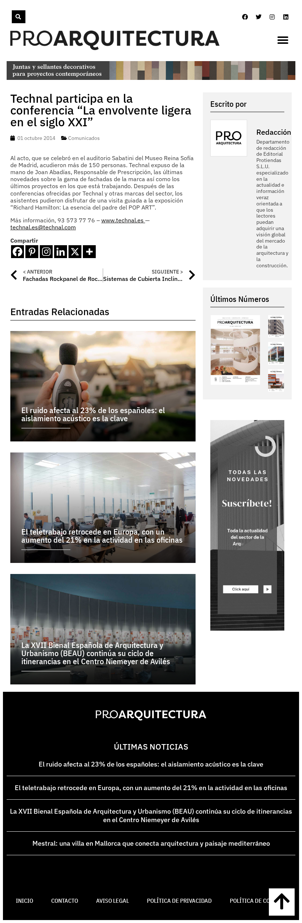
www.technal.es (123, 220)
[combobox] (11, 16)
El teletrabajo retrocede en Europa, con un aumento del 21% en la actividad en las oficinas (151, 787)
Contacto (64, 900)
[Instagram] (272, 17)
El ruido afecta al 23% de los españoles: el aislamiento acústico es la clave (151, 764)
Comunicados (84, 138)
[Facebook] (245, 17)
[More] (89, 251)
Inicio (24, 900)
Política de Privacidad (179, 900)
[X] (75, 251)
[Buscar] (18, 16)
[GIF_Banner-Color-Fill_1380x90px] (151, 77)
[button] (283, 40)
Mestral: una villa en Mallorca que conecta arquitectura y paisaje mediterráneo (151, 843)
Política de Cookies (258, 900)
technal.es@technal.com (43, 227)
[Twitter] (258, 17)
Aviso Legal (112, 900)
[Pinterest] (31, 251)
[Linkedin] (286, 17)
